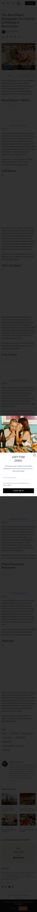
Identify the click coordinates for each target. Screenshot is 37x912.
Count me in (18, 490)
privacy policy (7, 485)
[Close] (34, 455)
